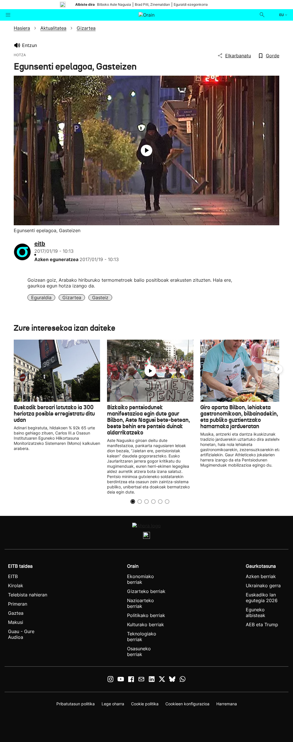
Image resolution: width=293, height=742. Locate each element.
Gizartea (71, 297)
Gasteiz (100, 297)
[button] (278, 369)
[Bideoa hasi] (146, 150)
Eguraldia (41, 297)
